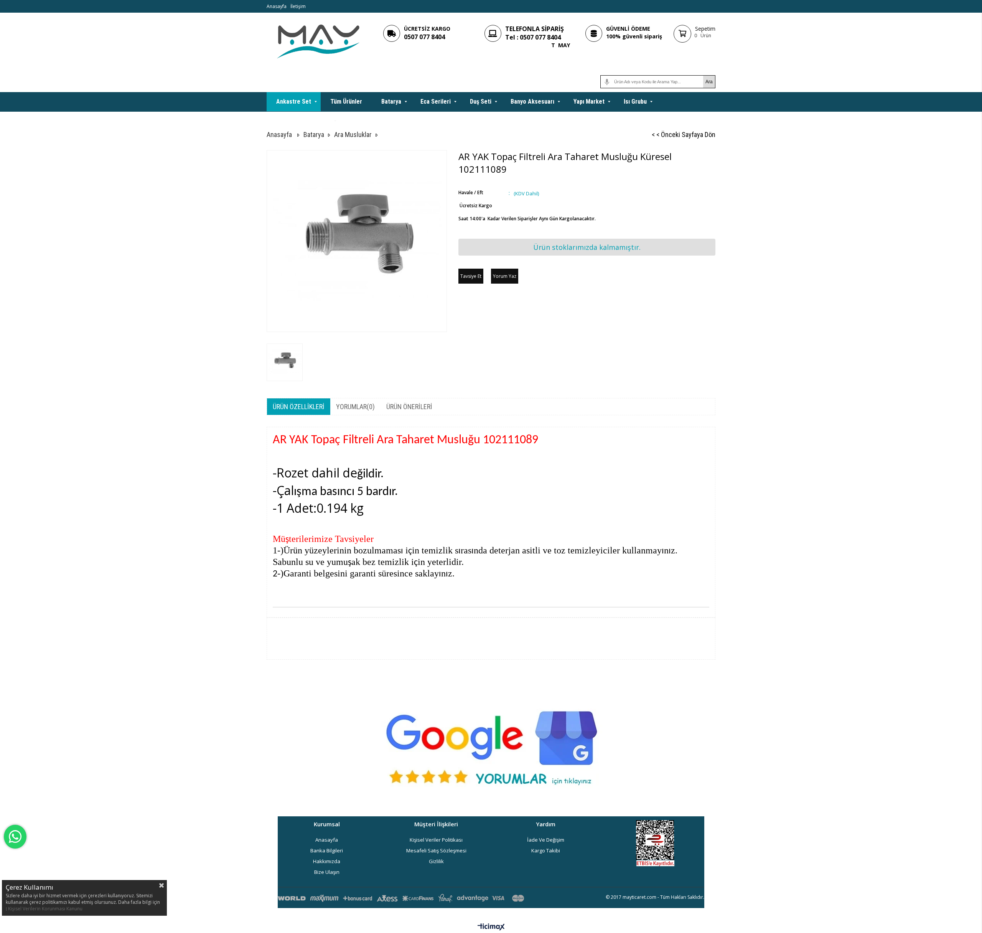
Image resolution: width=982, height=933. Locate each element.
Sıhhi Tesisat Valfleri (303, 120)
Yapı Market (589, 101)
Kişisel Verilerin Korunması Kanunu (45, 908)
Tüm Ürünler (346, 101)
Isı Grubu (635, 101)
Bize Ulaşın (326, 872)
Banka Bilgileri (326, 850)
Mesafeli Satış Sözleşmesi (436, 850)
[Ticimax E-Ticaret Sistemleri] (491, 927)
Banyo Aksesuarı (532, 101)
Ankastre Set (293, 101)
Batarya (391, 101)
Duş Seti (480, 101)
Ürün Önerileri (409, 407)
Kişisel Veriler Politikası (436, 839)
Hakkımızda (326, 861)
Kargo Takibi (545, 850)
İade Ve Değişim (545, 839)
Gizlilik (436, 861)
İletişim (298, 6)
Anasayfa (277, 6)
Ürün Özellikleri (299, 407)
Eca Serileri (435, 101)
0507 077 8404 (424, 37)
